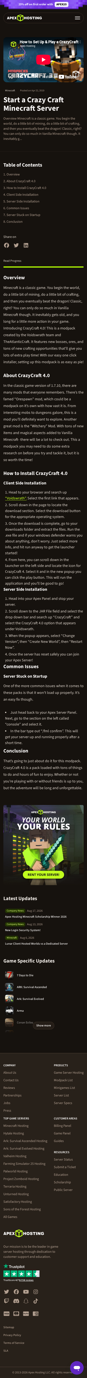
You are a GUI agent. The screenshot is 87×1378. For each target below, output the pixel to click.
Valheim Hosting (14, 1156)
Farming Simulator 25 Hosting (24, 1163)
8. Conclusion (13, 221)
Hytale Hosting (13, 1133)
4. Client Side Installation (20, 194)
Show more (43, 1025)
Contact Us (11, 1080)
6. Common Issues (16, 208)
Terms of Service (13, 1343)
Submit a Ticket (65, 1167)
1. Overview (11, 174)
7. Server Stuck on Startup (21, 215)
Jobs (6, 1103)
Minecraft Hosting (16, 1125)
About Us (9, 1072)
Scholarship (62, 1182)
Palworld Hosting (15, 1171)
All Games (10, 1217)
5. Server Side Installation (21, 201)
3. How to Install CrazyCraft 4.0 (24, 188)
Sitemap (8, 1327)
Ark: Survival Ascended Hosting (25, 1141)
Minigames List (64, 1087)
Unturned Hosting (16, 1194)
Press (7, 1110)
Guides (59, 1141)
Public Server (63, 1190)
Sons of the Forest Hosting (22, 1209)
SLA (5, 1351)
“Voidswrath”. (16, 498)
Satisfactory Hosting (17, 1201)
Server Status (63, 1159)
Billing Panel (62, 1125)
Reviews (9, 1087)
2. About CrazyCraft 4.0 (19, 181)
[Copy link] (30, 277)
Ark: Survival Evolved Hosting (23, 1148)
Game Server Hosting (69, 1072)
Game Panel (62, 1133)
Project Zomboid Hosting (21, 1179)
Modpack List (63, 1080)
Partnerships (12, 1095)
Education (61, 1174)
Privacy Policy (12, 1335)
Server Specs (63, 1103)
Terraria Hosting (14, 1186)
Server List (61, 1095)
